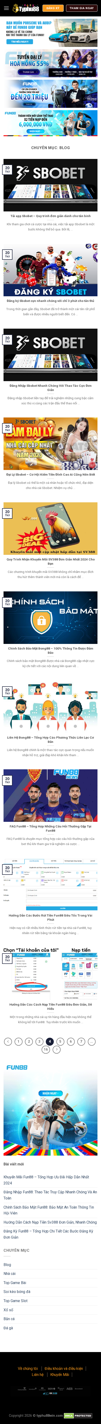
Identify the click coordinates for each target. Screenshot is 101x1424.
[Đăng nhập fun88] (50, 123)
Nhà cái (10, 1273)
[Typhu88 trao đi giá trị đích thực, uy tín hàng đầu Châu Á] (26, 8)
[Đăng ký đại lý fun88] (50, 33)
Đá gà (8, 1328)
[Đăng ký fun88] (50, 1109)
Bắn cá (9, 1319)
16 (46, 1049)
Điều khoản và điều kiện (64, 1368)
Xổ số (8, 1310)
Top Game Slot (15, 1301)
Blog (7, 1264)
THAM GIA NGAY (82, 8)
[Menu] (6, 8)
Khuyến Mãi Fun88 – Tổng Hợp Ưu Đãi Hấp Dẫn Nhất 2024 (46, 1180)
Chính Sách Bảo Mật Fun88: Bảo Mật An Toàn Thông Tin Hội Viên (49, 1210)
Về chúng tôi (28, 1368)
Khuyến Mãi (59, 1374)
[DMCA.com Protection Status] (78, 1416)
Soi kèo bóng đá (17, 1291)
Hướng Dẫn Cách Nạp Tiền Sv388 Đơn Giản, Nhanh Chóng (50, 1222)
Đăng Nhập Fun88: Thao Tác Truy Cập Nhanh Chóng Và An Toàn (50, 1195)
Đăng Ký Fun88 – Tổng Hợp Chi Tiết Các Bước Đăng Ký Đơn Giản (48, 1234)
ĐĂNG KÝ (53, 8)
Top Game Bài (15, 1283)
